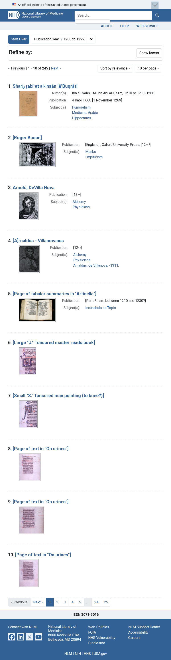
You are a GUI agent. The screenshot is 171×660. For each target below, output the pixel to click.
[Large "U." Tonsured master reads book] (54, 342)
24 (96, 602)
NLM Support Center (144, 627)
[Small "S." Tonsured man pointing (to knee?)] (58, 395)
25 (106, 602)
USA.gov (100, 654)
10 (147, 68)
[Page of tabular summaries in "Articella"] (54, 293)
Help (124, 26)
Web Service (147, 26)
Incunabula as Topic (100, 308)
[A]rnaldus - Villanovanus (38, 240)
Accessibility (138, 632)
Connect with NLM (22, 627)
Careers (134, 638)
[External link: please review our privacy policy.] (11, 636)
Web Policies (98, 627)
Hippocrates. (82, 118)
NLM (68, 654)
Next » (56, 68)
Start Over (18, 39)
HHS (87, 654)
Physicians (81, 207)
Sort (114, 68)
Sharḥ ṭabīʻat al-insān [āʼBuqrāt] (45, 86)
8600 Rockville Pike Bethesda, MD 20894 (64, 637)
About (107, 26)
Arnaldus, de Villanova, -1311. (96, 265)
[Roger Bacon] (27, 137)
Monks (90, 152)
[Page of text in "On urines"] (41, 448)
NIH (78, 654)
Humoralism (81, 107)
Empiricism (94, 157)
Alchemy (79, 202)
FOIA (92, 632)
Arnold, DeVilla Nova (34, 187)
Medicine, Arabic (85, 113)
